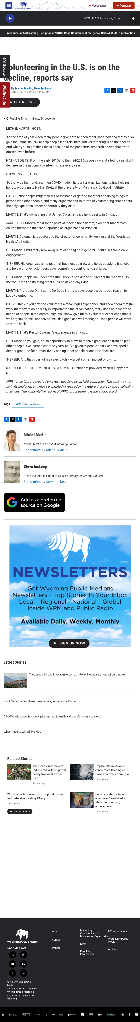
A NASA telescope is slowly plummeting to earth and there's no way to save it (53, 716)
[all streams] (134, 18)
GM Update (4, 66)
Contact (56, 939)
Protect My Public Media (118, 940)
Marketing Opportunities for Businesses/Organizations (92, 933)
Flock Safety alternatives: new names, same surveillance (40, 701)
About (55, 931)
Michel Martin (23, 88)
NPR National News (27, 404)
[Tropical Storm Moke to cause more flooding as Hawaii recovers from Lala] (82, 772)
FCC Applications (117, 931)
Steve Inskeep (42, 88)
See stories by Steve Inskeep (46, 481)
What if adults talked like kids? (23, 731)
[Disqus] (70, 869)
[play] (10, 18)
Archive (112, 949)
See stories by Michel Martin (45, 450)
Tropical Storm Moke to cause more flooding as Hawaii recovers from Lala (112, 770)
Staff (83, 944)
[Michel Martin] (12, 440)
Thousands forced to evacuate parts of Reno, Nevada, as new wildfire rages (77, 674)
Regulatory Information (87, 953)
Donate (125, 5)
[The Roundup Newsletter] (70, 586)
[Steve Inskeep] (12, 472)
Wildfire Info (4, 95)
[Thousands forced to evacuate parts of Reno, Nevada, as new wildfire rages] (15, 680)
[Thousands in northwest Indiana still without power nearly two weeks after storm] (19, 772)
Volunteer (99, 5)
